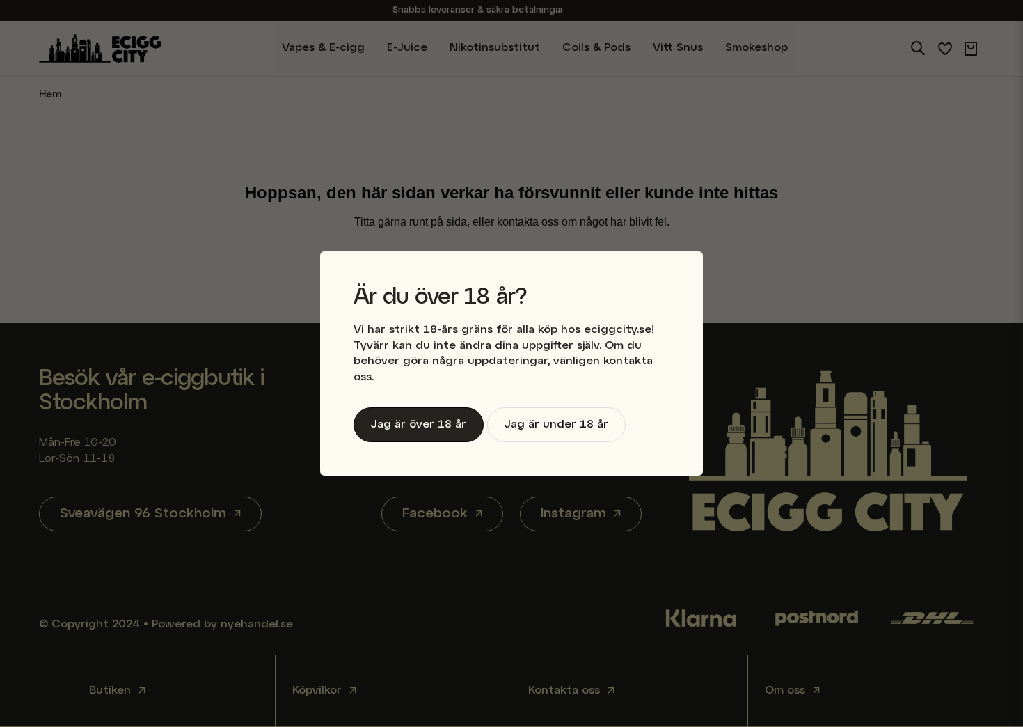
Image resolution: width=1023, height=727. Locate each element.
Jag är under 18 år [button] (556, 424)
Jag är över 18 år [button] (418, 424)
